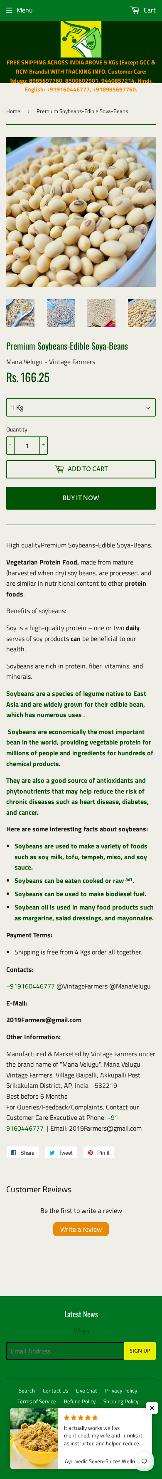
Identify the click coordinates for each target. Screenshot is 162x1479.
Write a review (81, 1229)
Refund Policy (80, 1401)
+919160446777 (30, 986)
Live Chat (86, 1390)
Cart (149, 10)
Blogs (81, 1331)
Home (13, 111)
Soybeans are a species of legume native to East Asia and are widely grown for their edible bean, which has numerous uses (76, 704)
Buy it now (81, 498)
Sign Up (140, 1351)
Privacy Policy (121, 1390)
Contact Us (55, 1390)
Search (27, 1390)
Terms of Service (36, 1401)
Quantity (16, 429)
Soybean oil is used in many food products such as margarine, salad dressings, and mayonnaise (84, 912)
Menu (25, 10)
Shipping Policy (120, 1401)
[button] (152, 1408)
